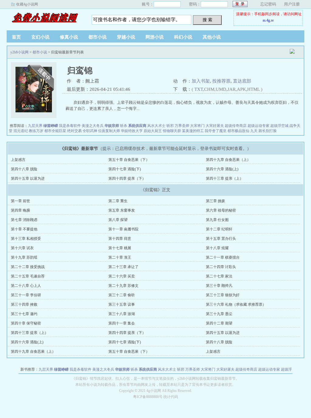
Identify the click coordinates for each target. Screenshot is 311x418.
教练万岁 (36, 131)
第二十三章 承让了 (123, 267)
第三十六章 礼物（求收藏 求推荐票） (236, 304)
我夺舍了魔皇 (216, 131)
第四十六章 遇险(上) (222, 169)
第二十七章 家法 (219, 276)
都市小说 (97, 37)
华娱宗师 (111, 126)
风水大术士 (156, 126)
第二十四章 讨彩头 (221, 267)
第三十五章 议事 (121, 304)
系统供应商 (137, 126)
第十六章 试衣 (22, 248)
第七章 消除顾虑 (24, 220)
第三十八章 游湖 (121, 314)
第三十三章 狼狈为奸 (223, 295)
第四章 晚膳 (20, 210)
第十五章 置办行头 (221, 238)
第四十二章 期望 (219, 323)
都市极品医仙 (238, 131)
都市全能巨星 (55, 131)
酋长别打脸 (267, 131)
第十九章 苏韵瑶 (24, 257)
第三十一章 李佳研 (26, 295)
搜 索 (207, 19)
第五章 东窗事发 (121, 210)
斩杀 (123, 126)
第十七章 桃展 (119, 248)
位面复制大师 (109, 131)
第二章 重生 (118, 201)
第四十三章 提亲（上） (224, 178)
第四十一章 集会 (121, 323)
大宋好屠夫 (215, 126)
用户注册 (292, 4)
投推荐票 (221, 81)
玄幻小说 (40, 37)
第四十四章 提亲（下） (127, 178)
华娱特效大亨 (132, 131)
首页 (16, 37)
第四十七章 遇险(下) (124, 169)
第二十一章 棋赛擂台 (223, 257)
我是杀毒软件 (70, 126)
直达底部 (242, 81)
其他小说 (212, 37)
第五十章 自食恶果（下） (128, 160)
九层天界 (35, 126)
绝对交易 (74, 131)
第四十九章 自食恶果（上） (228, 160)
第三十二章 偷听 (121, 295)
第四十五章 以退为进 (28, 178)
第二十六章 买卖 (121, 276)
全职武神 (90, 131)
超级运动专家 (258, 126)
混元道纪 (20, 131)
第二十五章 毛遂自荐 (28, 276)
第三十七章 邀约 (24, 314)
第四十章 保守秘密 (26, 323)
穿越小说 (126, 37)
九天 (254, 131)
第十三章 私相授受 (26, 238)
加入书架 (201, 81)
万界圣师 (182, 126)
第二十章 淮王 (119, 257)
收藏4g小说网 (27, 4)
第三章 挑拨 (215, 201)
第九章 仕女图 (217, 220)
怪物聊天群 (172, 131)
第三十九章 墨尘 (219, 314)
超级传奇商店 (236, 126)
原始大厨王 (153, 131)
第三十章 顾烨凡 (219, 286)
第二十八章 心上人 (26, 286)
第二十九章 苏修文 (123, 286)
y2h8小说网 (45, 18)
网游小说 (154, 37)
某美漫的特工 (193, 131)
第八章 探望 (118, 220)
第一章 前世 (20, 201)
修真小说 (69, 37)
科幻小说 (183, 37)
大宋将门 (197, 126)
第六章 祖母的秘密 (221, 210)
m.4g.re (268, 20)
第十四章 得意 (119, 238)
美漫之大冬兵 (93, 126)
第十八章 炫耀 (217, 248)
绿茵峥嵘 (50, 126)
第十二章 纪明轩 (219, 229)
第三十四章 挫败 (24, 304)
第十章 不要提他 (24, 229)
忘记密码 (268, 4)
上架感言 (18, 160)
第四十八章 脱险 (24, 169)
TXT (198, 89)
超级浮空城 (279, 126)
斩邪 (170, 126)
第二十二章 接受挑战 (28, 267)
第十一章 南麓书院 (123, 229)
